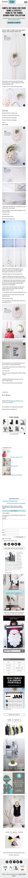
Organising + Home (19, 668)
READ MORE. (10, 570)
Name (3, 530)
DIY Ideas (19, 662)
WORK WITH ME (19, 670)
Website (4, 535)
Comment (4, 518)
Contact (8, 670)
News (19, 665)
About (8, 662)
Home (9, 673)
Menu (25, 2)
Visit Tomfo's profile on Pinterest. (7, 709)
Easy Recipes (8, 665)
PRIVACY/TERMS (22, 874)
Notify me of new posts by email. (10, 540)
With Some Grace (12, 401)
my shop (11, 567)
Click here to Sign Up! (14, 22)
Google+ (14, 875)
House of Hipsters (9, 402)
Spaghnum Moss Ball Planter (19, 340)
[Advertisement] (14, 487)
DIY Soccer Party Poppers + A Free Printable (16, 503)
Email (3, 532)
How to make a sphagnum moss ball (10, 501)
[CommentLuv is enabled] (7, 538)
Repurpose (8, 668)
